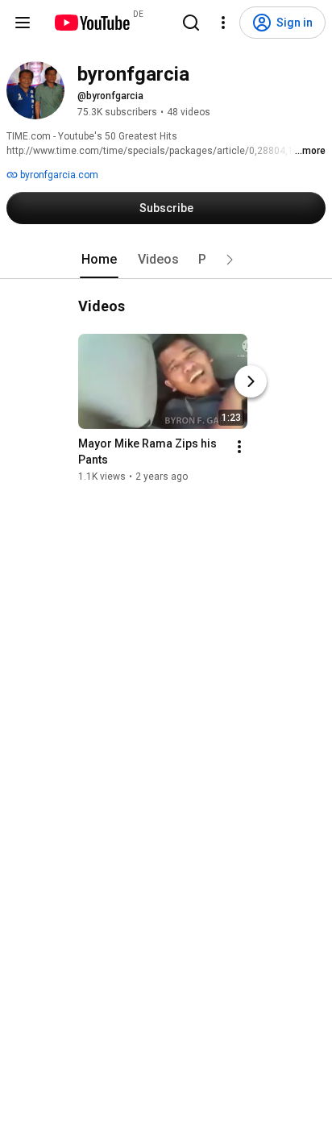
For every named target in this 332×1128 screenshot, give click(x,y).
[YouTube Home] (91, 22)
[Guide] (22, 22)
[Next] (250, 381)
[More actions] (239, 447)
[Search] (191, 22)
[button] (229, 259)
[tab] (99, 259)
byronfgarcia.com (58, 175)
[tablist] (166, 259)
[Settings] (223, 22)
